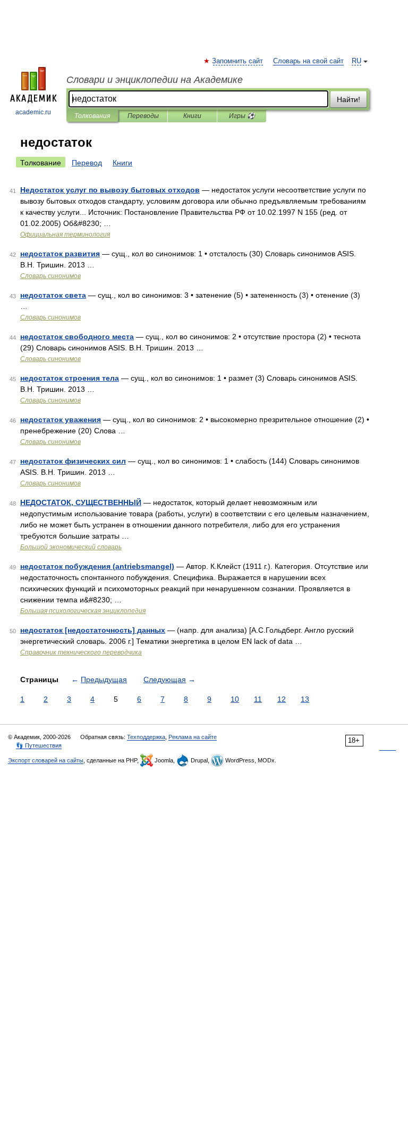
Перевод (87, 162)
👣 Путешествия (39, 745)
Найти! (348, 99)
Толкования (92, 116)
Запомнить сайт (238, 61)
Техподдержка (146, 737)
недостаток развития (60, 253)
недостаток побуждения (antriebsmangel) (97, 566)
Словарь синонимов (50, 276)
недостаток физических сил (73, 461)
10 (235, 699)
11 (258, 699)
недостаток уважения (60, 419)
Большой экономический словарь (71, 547)
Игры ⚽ (242, 116)
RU (356, 61)
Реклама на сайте (192, 737)
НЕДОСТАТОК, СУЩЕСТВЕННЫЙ (80, 502)
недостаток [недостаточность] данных (92, 630)
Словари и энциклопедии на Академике (154, 79)
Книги (192, 116)
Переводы (143, 116)
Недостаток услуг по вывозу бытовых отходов (110, 190)
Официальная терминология (65, 234)
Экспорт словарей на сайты (45, 760)
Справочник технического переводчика (81, 652)
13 (305, 699)
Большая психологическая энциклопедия (83, 611)
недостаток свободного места (77, 336)
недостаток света (53, 295)
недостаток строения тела (69, 378)
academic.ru (33, 112)
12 (281, 699)
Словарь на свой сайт (308, 61)
